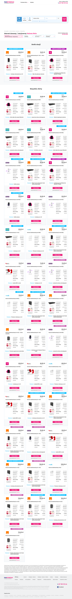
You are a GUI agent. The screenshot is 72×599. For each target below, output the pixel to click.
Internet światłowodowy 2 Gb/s (55, 467)
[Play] (10, 162)
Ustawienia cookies (63, 579)
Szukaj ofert (64, 19)
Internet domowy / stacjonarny (14, 31)
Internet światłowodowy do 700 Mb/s (13, 399)
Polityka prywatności (47, 579)
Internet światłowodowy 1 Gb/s (55, 366)
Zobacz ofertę (14, 78)
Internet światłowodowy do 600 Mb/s (13, 55)
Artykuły (32, 2)
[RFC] (10, 263)
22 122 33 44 (18, 80)
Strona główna (6, 31)
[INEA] (31, 229)
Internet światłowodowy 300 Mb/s (12, 132)
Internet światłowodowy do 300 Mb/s (56, 55)
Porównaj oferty (24, 2)
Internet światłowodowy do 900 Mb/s (56, 132)
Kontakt (34, 579)
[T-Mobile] (53, 52)
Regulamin (39, 579)
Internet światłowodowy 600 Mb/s (34, 132)
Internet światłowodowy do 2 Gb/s (55, 399)
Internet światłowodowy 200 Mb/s (34, 99)
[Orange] (10, 52)
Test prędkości (27, 579)
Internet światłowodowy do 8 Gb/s (34, 501)
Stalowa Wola (22, 31)
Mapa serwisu (55, 579)
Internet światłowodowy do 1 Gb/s (12, 232)
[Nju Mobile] (31, 96)
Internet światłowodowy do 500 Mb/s (34, 366)
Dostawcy (21, 579)
